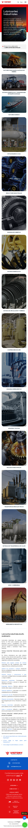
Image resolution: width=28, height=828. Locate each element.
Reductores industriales (8, 680)
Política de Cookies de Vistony (14, 796)
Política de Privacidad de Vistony (14, 794)
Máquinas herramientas (7, 699)
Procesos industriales (7, 705)
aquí (18, 775)
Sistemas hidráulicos (7, 690)
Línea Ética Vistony (15, 807)
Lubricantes (14, 46)
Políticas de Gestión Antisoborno (16, 811)
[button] (25, 825)
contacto (9, 729)
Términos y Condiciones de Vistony (14, 798)
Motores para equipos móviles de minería (14, 662)
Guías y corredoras (7, 709)
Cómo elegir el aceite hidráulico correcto (13, 744)
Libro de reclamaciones (15, 802)
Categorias (13, 785)
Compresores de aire (7, 695)
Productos (7, 46)
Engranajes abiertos (7, 686)
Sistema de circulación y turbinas (11, 668)
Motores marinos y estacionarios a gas (14, 674)
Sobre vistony (13, 788)
